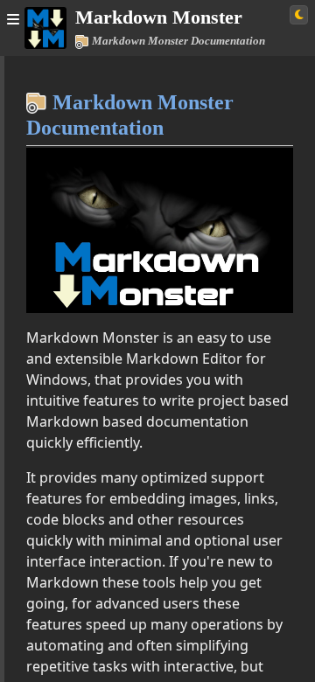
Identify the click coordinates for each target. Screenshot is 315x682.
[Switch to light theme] (299, 14)
